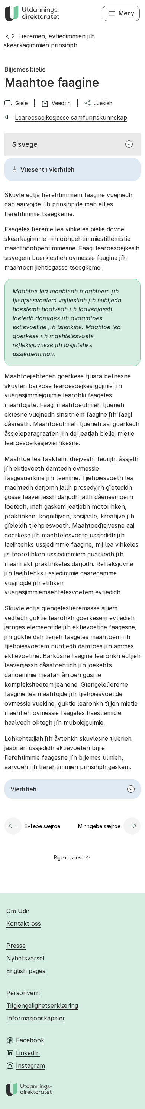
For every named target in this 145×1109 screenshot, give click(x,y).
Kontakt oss (23, 923)
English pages (25, 971)
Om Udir (18, 911)
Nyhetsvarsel (25, 958)
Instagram (30, 1065)
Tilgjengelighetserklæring (42, 1005)
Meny (126, 13)
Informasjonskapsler (35, 1018)
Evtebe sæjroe (42, 826)
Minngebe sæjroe (99, 826)
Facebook (30, 1040)
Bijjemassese (69, 857)
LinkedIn (28, 1052)
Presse (16, 945)
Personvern (23, 993)
